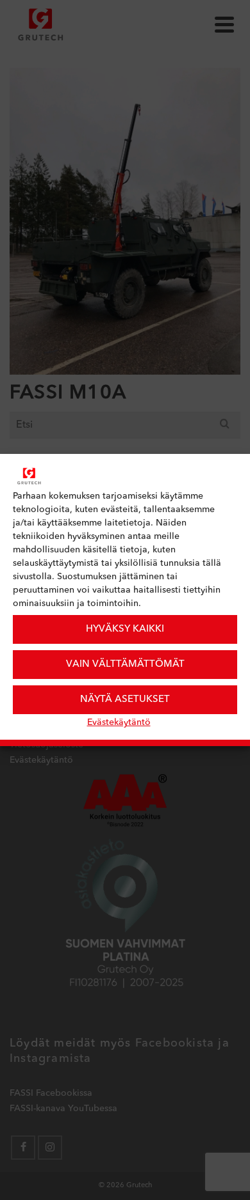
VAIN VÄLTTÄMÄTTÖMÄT (125, 664)
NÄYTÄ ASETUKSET (125, 700)
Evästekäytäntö (119, 722)
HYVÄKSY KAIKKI (125, 629)
